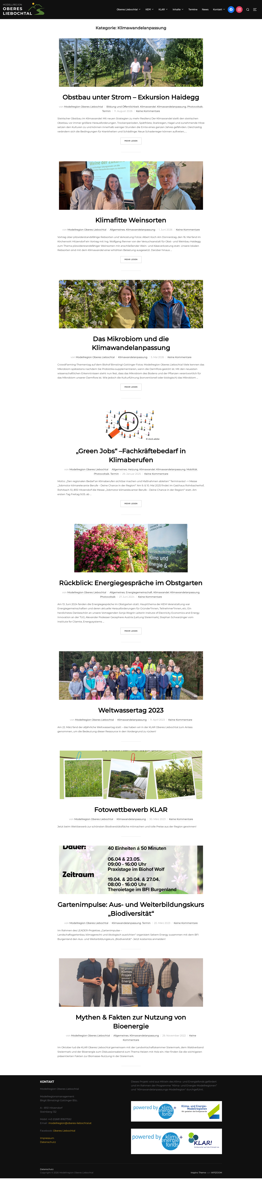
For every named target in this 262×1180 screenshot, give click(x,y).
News (205, 9)
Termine (192, 9)
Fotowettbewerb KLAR (131, 809)
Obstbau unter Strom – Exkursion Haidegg (131, 97)
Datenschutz (48, 1142)
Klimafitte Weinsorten (130, 220)
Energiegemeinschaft (139, 592)
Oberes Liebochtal (127, 9)
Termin (106, 111)
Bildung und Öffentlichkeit (122, 106)
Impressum (47, 1138)
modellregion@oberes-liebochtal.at (70, 1123)
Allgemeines (117, 229)
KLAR (162, 9)
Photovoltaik (195, 106)
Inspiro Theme (198, 1172)
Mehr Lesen (133, 140)
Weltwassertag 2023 (131, 710)
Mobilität (191, 469)
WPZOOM (216, 1172)
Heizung (133, 469)
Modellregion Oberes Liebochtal (83, 106)
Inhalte (177, 9)
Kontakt (217, 9)
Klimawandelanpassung (171, 106)
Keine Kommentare (148, 111)
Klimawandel (148, 106)
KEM (148, 9)
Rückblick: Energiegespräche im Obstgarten (131, 583)
